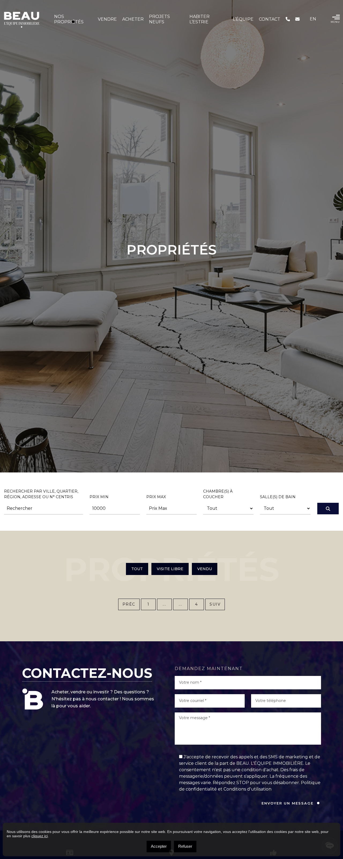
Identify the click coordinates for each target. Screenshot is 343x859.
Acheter (133, 19)
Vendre (107, 19)
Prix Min (99, 496)
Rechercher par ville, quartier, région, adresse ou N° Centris (41, 494)
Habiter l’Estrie (199, 19)
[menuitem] (313, 19)
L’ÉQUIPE (243, 19)
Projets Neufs (159, 19)
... (164, 604)
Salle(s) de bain (278, 496)
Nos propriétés (69, 19)
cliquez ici (39, 836)
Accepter (159, 846)
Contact (269, 19)
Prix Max (156, 496)
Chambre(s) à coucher (218, 494)
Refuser (185, 846)
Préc (128, 604)
